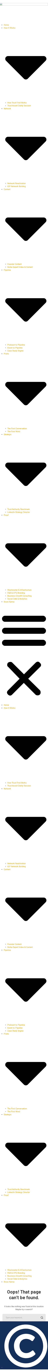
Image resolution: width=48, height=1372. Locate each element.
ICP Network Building (16, 186)
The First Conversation (17, 428)
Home (6, 25)
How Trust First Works (17, 103)
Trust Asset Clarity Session (19, 105)
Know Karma (9, 602)
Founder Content (14, 264)
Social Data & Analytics (17, 599)
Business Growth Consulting (19, 596)
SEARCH (42, 1317)
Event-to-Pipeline (15, 348)
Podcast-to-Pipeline (16, 345)
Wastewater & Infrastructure (19, 590)
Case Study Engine (15, 351)
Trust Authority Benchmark (18, 509)
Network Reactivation (16, 183)
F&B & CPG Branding (16, 593)
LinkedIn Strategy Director (18, 512)
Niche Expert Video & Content (20, 267)
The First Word (13, 431)
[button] (24, 655)
